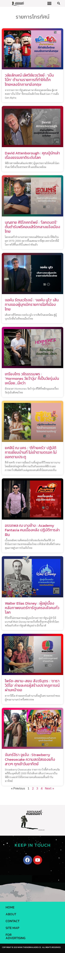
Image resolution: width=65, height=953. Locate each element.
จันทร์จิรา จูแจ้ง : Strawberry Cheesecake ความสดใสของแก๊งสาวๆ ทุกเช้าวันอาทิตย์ (30, 759)
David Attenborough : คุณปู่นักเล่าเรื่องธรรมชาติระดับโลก (32, 155)
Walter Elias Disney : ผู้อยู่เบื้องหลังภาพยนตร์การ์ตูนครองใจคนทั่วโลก (32, 607)
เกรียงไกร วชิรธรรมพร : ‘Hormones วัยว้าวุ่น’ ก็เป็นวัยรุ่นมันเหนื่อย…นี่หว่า (32, 378)
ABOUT (11, 914)
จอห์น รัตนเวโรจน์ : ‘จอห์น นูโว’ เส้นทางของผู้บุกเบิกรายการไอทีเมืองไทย (32, 304)
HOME (10, 907)
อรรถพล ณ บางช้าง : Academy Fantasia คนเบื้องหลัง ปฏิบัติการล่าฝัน (32, 530)
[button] (49, 3)
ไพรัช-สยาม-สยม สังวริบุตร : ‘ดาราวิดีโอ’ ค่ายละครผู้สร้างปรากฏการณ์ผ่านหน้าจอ (32, 685)
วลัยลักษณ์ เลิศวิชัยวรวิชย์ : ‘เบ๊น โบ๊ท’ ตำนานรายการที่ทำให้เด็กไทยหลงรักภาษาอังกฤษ (29, 79)
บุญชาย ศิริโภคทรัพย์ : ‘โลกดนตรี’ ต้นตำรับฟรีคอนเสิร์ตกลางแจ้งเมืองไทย (32, 227)
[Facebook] (27, 860)
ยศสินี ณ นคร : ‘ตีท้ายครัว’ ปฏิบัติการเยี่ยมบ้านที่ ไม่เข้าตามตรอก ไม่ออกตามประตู (31, 452)
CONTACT (13, 921)
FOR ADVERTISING (15, 936)
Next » (49, 788)
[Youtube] (37, 860)
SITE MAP (12, 927)
